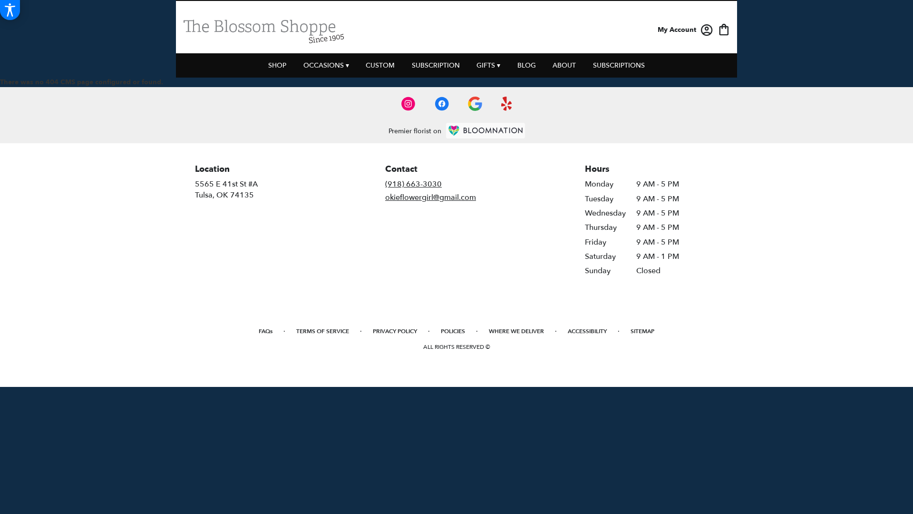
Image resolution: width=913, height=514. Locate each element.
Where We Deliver (516, 331)
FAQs (265, 331)
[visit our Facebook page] (441, 104)
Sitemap (642, 331)
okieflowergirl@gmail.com (430, 197)
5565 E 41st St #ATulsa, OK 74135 (226, 189)
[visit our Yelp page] (507, 104)
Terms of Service (322, 331)
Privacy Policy (395, 331)
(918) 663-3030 (413, 184)
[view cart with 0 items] (724, 29)
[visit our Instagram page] (408, 104)
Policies (453, 331)
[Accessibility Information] (10, 10)
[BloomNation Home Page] (485, 130)
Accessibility (587, 331)
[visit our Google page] (475, 104)
